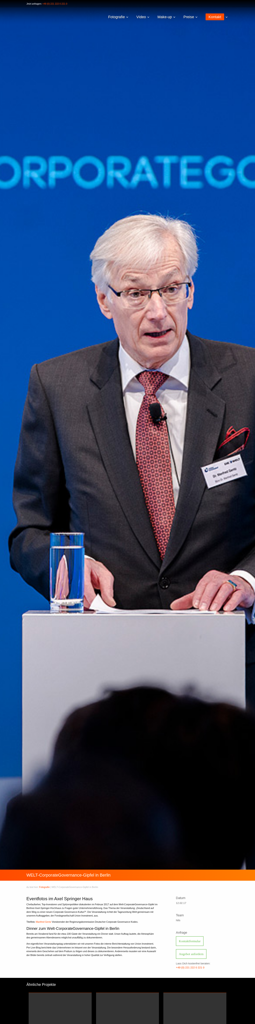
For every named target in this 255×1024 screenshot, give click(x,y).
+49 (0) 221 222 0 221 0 (54, 4)
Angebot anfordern (191, 954)
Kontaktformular (190, 941)
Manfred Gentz (43, 922)
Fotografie (44, 887)
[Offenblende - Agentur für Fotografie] (78, 17)
